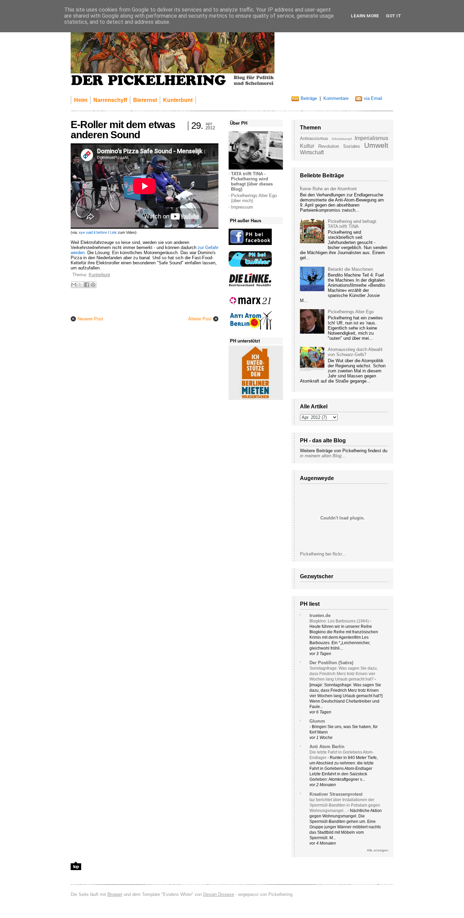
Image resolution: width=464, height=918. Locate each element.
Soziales (351, 146)
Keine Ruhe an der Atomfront (328, 188)
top (76, 866)
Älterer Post (200, 318)
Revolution (328, 146)
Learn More (365, 15)
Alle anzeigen (377, 850)
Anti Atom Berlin (326, 746)
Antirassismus (314, 138)
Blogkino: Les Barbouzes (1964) (339, 621)
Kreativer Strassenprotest (335, 794)
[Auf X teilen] (80, 284)
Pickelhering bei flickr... (323, 554)
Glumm (317, 721)
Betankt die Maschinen (350, 269)
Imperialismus (371, 138)
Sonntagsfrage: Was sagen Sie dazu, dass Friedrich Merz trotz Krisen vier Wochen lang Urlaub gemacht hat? (343, 674)
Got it (393, 15)
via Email (373, 98)
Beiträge (309, 98)
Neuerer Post (90, 318)
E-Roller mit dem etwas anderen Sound (123, 129)
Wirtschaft (312, 152)
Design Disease (218, 894)
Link (113, 232)
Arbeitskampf (342, 139)
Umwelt (376, 145)
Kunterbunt (99, 274)
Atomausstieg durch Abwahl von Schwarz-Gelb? (355, 352)
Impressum (242, 207)
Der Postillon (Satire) (331, 662)
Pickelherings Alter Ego (351, 311)
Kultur (307, 146)
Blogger (114, 894)
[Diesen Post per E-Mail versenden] (73, 284)
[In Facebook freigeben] (86, 284)
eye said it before (93, 232)
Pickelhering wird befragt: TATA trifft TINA (352, 224)
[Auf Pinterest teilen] (93, 284)
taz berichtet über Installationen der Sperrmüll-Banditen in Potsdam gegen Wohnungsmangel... (344, 805)
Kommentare (336, 98)
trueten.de (320, 615)
